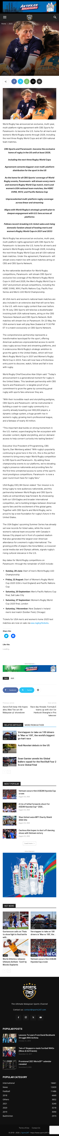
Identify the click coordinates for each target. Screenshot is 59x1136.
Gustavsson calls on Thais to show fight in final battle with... (15, 934)
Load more (28, 843)
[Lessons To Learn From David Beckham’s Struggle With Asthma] (9, 1038)
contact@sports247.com (35, 1009)
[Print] (39, 81)
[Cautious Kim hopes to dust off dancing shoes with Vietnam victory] (9, 834)
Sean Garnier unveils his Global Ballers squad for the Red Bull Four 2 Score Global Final (37, 761)
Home (3, 23)
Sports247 (25, 1132)
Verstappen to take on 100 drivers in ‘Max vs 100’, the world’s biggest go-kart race (36, 735)
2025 (10, 23)
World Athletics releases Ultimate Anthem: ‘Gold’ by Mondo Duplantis (15, 962)
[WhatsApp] (27, 81)
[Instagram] (26, 1017)
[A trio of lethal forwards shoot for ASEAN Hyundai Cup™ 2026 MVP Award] (9, 807)
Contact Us (36, 1128)
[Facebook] (14, 81)
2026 (5, 752)
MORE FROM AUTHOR (34, 725)
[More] (38, 690)
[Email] (33, 81)
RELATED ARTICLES (13, 725)
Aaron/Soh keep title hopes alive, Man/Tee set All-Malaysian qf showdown (15, 710)
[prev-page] (4, 772)
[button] (4, 17)
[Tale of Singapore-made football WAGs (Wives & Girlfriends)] (9, 1051)
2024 (5, 739)
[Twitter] (20, 81)
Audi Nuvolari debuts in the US (34, 745)
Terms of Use (24, 1128)
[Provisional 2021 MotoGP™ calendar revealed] (9, 1065)
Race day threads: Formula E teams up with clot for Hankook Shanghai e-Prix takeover (43, 711)
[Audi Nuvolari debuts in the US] (9, 748)
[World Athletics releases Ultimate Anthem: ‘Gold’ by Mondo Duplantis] (16, 948)
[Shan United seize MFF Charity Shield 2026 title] (9, 820)
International (13, 64)
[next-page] (9, 772)
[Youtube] (40, 1017)
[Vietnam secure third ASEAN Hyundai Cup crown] (9, 794)
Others (33, 955)
